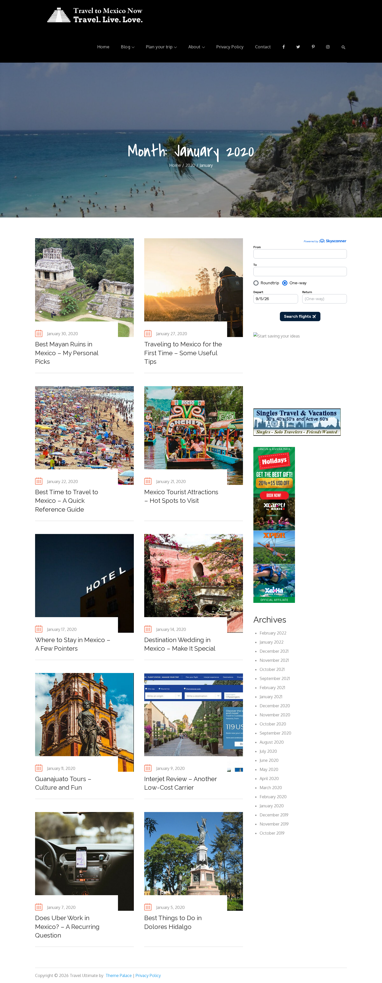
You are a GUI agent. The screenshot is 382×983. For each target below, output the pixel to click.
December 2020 (275, 705)
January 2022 (272, 642)
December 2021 (274, 651)
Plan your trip (159, 46)
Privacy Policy (230, 46)
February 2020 (273, 796)
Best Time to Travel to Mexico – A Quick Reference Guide (66, 500)
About (194, 46)
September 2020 (275, 733)
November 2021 (274, 660)
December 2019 (274, 814)
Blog (125, 46)
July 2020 (268, 751)
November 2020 (275, 714)
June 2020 (269, 760)
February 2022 (273, 633)
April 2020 (269, 778)
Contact (263, 46)
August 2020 (272, 742)
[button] (343, 47)
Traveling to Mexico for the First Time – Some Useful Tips (183, 352)
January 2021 (271, 696)
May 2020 (269, 769)
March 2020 (271, 787)
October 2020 (273, 724)
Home (103, 46)
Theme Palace (119, 975)
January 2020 (272, 805)
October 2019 (272, 833)
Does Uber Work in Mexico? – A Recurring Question (67, 926)
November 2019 (274, 824)
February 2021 (272, 687)
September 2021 (275, 678)
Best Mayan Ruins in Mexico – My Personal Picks (66, 352)
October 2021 (272, 669)
